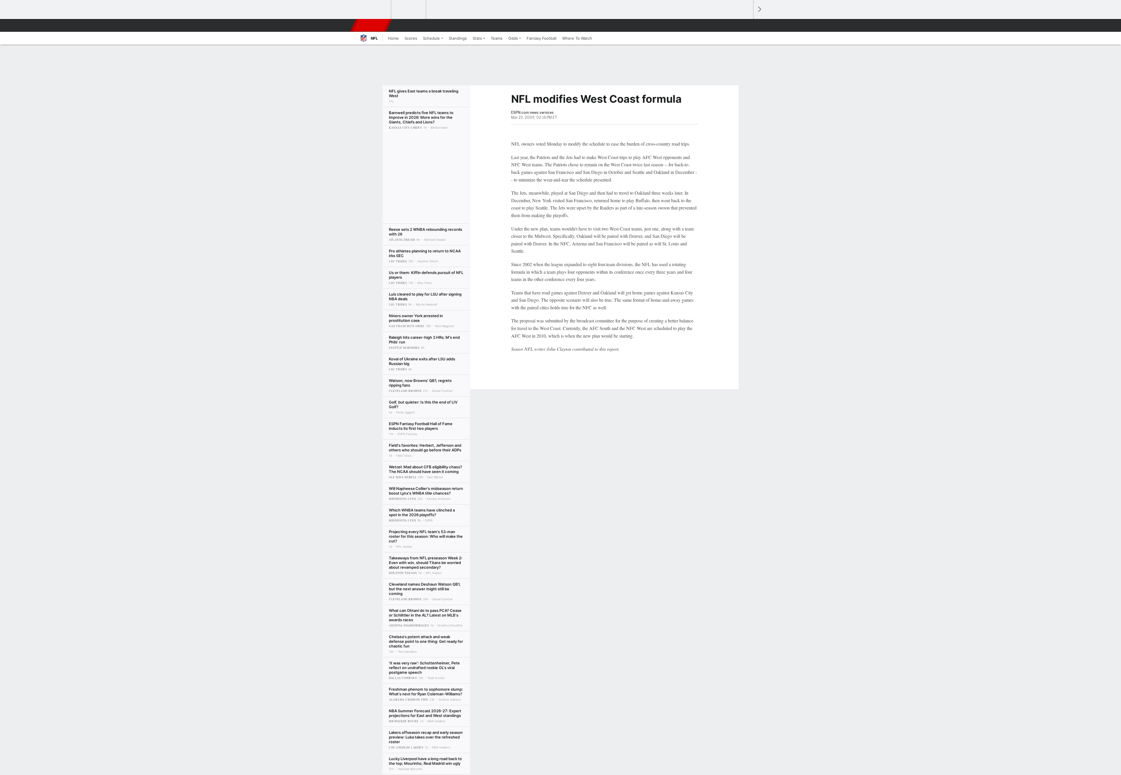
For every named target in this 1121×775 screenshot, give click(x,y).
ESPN (371, 25)
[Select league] (374, 9)
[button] (746, 25)
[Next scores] (759, 9)
